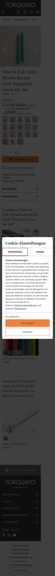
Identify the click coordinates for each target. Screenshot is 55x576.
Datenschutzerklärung (25, 305)
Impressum (20, 308)
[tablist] (27, 252)
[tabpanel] (27, 284)
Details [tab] (40, 251)
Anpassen (27, 331)
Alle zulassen (27, 323)
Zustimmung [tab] (15, 251)
